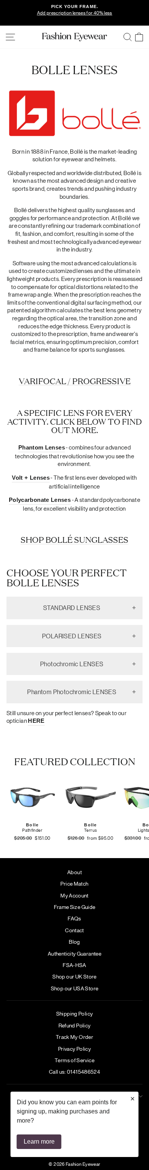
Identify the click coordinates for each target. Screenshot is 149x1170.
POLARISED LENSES (71, 636)
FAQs (74, 918)
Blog (74, 941)
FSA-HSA (74, 964)
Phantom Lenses (41, 448)
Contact (74, 930)
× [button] (132, 1098)
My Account (74, 895)
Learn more (39, 1141)
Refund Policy (74, 1025)
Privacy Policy (74, 1048)
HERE (36, 721)
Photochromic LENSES (72, 664)
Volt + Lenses (31, 478)
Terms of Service (74, 1059)
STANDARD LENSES (71, 608)
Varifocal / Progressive (75, 380)
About (74, 871)
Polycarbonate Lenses (40, 500)
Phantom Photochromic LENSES (71, 692)
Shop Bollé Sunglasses (74, 539)
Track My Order (74, 1036)
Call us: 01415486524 (74, 1071)
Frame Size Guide (75, 906)
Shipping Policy (74, 1013)
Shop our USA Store (75, 988)
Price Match (74, 883)
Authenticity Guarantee (74, 953)
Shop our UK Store (74, 976)
